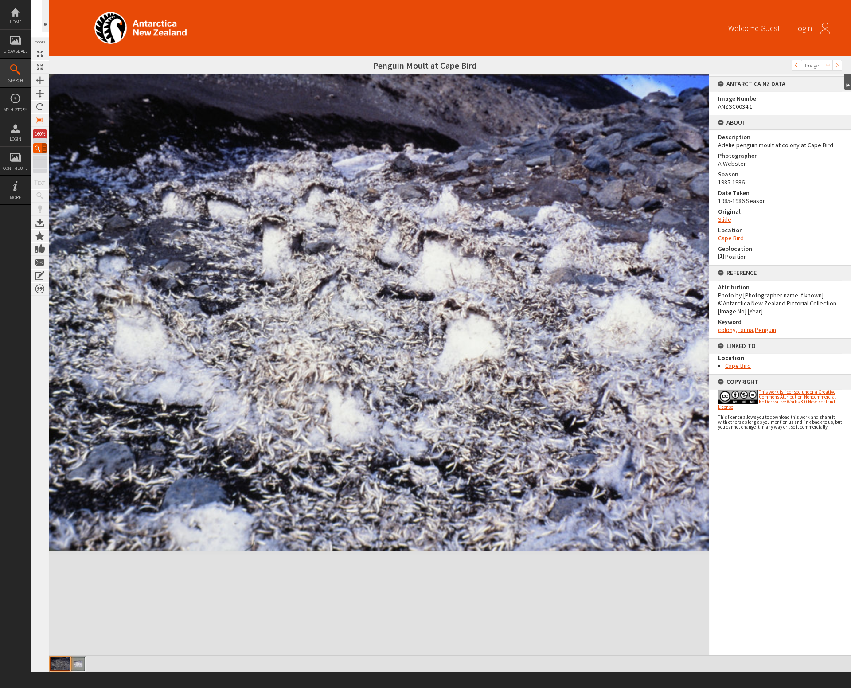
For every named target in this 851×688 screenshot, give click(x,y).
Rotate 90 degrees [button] (40, 106)
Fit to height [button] (40, 93)
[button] (40, 148)
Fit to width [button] (40, 80)
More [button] (15, 197)
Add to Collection (40, 235)
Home (15, 22)
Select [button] (828, 65)
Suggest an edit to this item (40, 275)
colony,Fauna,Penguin (747, 330)
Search (15, 80)
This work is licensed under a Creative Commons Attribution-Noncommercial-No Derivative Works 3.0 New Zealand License (777, 399)
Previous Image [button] (796, 65)
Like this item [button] (40, 249)
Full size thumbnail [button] (40, 53)
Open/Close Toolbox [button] (45, 16)
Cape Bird (731, 238)
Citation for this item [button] (40, 289)
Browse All (15, 51)
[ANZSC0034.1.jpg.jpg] (78, 664)
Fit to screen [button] (40, 67)
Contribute (15, 168)
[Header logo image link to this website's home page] (140, 15)
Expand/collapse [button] (847, 82)
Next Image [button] (837, 65)
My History (15, 110)
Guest (770, 28)
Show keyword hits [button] (40, 196)
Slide (724, 219)
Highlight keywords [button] (40, 209)
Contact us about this (40, 262)
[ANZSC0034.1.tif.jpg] (60, 664)
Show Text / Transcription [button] (40, 182)
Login (15, 139)
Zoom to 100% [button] (40, 120)
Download (40, 222)
